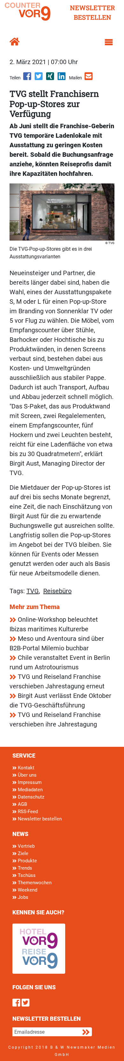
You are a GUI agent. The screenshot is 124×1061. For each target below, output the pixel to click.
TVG (32, 591)
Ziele (22, 853)
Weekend (27, 890)
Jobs (22, 897)
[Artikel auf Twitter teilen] (39, 78)
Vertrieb (26, 846)
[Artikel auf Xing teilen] (50, 78)
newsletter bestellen (92, 12)
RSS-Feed (27, 811)
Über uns (27, 775)
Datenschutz (30, 797)
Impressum (29, 782)
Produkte (27, 861)
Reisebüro (57, 591)
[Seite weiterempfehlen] (89, 78)
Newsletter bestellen (39, 819)
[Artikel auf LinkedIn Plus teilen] (62, 78)
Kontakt (25, 768)
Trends (24, 868)
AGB (22, 804)
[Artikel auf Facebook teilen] (27, 78)
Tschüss (26, 875)
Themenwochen (34, 882)
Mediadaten (30, 789)
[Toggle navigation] (108, 42)
